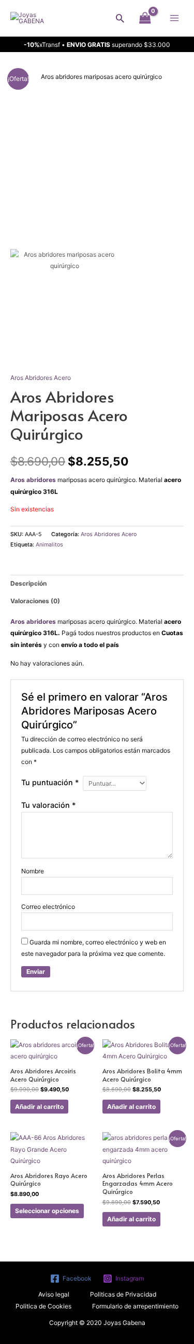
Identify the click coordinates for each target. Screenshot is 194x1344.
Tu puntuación (50, 782)
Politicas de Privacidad (123, 1294)
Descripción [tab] (28, 583)
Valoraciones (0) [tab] (35, 601)
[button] (120, 18)
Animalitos (49, 544)
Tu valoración (48, 805)
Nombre (32, 871)
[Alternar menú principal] (174, 17)
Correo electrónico (48, 906)
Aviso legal (53, 1294)
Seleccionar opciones (47, 1211)
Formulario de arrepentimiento (135, 1306)
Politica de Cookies (43, 1306)
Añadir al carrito (39, 1106)
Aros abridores (33, 480)
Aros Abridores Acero (40, 377)
